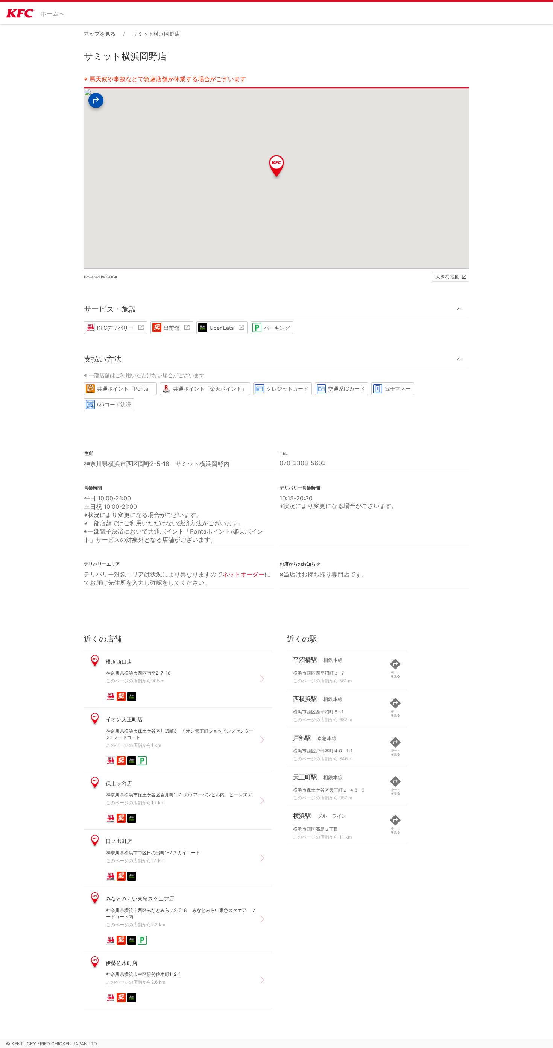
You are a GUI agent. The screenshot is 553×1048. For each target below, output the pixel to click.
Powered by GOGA (100, 277)
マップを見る (99, 33)
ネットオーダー (243, 574)
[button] (276, 309)
